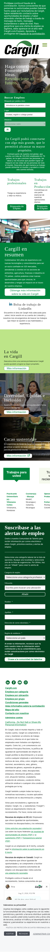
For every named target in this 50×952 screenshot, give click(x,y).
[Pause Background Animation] (44, 89)
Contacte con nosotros (17, 713)
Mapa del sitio (12, 709)
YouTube (20, 682)
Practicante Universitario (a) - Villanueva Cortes (12, 499)
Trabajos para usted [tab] (17, 474)
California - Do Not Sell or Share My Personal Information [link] (23, 723)
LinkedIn (8, 682)
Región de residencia (13, 633)
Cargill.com (11, 688)
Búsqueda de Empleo (18, 207)
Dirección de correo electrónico (17, 623)
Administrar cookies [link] (14, 717)
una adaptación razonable (29, 828)
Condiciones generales (16, 702)
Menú (45, 45)
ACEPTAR (10, 934)
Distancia (7, 120)
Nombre (9, 602)
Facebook (14, 682)
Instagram (26, 682)
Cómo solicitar (11, 828)
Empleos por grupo (15, 698)
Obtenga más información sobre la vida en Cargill (25, 292)
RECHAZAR (23, 934)
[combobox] (25, 114)
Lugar (6, 110)
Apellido (9, 612)
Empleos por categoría (16, 691)
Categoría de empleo (12, 573)
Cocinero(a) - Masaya (31, 495)
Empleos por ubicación (17, 695)
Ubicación (8, 583)
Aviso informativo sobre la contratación (25, 706)
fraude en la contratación (32, 33)
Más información (16, 368)
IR (8, 129)
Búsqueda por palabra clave (14, 101)
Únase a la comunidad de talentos (25, 659)
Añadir (25, 594)
